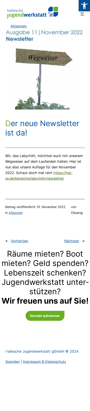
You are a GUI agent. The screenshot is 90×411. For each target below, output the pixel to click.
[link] (84, 5)
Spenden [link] (12, 361)
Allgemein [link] (16, 213)
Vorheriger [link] (19, 241)
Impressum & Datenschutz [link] (44, 361)
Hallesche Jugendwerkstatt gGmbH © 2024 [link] (41, 351)
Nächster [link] (71, 241)
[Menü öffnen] (82, 14)
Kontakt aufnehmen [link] (45, 316)
